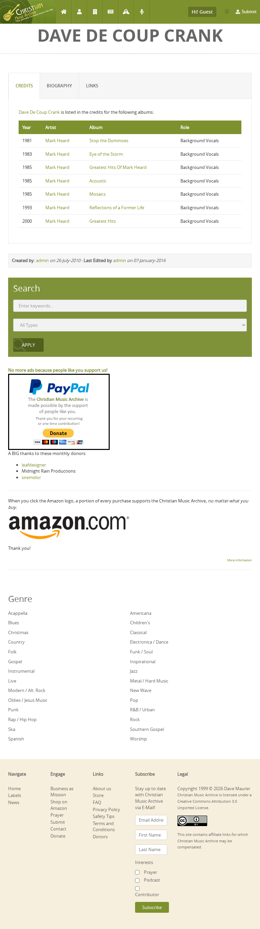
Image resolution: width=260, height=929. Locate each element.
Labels (95, 12)
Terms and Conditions (104, 826)
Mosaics (97, 194)
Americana (140, 613)
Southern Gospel (147, 729)
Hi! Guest (202, 11)
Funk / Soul (141, 652)
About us (102, 788)
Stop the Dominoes (108, 140)
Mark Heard (57, 140)
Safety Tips (103, 816)
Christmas (18, 632)
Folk (12, 652)
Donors (100, 837)
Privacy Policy (106, 809)
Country (16, 642)
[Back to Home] (28, 12)
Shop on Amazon (58, 805)
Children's (140, 623)
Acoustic (97, 181)
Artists (79, 12)
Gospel (15, 661)
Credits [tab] (24, 86)
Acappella (17, 613)
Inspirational (142, 661)
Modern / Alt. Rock (26, 690)
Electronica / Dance (149, 642)
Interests (144, 862)
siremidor (31, 477)
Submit (249, 11)
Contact (58, 829)
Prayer (126, 12)
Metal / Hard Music (149, 681)
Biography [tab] (59, 86)
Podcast (141, 12)
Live (12, 681)
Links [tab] (92, 86)
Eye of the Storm (106, 154)
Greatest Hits (102, 221)
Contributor (147, 894)
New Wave (140, 690)
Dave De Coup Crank (39, 112)
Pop (134, 700)
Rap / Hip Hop (22, 719)
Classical (138, 632)
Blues (13, 623)
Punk (13, 710)
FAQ (97, 802)
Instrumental (21, 671)
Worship (138, 739)
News (110, 12)
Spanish (16, 739)
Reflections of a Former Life (116, 207)
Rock (135, 719)
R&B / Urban (142, 710)
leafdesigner (34, 465)
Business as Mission (61, 791)
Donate (57, 836)
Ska (11, 729)
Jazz (133, 671)
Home (63, 12)
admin (42, 260)
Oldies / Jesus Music (27, 700)
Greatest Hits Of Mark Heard (118, 167)
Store (98, 795)
